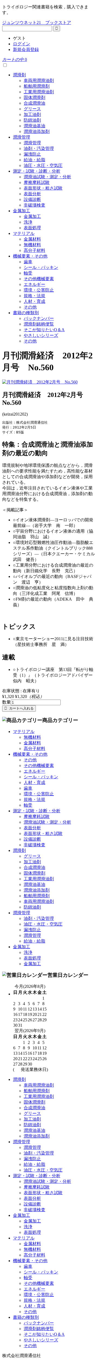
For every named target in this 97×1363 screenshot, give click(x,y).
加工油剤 (32, 114)
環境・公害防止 (39, 290)
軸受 (28, 273)
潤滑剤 (19, 75)
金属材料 (32, 239)
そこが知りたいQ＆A (44, 329)
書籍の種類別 (26, 312)
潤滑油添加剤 (37, 131)
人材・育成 (34, 301)
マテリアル (23, 233)
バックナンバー (39, 318)
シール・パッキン (41, 267)
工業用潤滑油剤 (39, 92)
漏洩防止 (32, 154)
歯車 (28, 261)
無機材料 (32, 244)
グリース (32, 109)
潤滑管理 (21, 137)
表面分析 (32, 193)
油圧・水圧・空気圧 (43, 165)
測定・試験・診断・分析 (36, 171)
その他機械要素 (39, 278)
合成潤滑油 (34, 103)
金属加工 (21, 210)
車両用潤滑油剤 (39, 80)
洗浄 (28, 222)
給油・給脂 (34, 159)
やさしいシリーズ (41, 335)
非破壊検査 (34, 205)
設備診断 (32, 199)
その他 (30, 307)
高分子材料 (34, 250)
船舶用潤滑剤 (37, 86)
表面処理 (32, 227)
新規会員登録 (26, 49)
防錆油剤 (32, 120)
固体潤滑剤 (34, 97)
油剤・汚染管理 (39, 148)
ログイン (21, 44)
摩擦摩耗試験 (37, 182)
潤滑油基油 (34, 126)
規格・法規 (34, 295)
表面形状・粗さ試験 (43, 188)
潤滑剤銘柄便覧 (39, 324)
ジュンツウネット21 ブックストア (36, 22)
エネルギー (34, 284)
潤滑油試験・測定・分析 (47, 176)
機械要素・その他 (30, 256)
